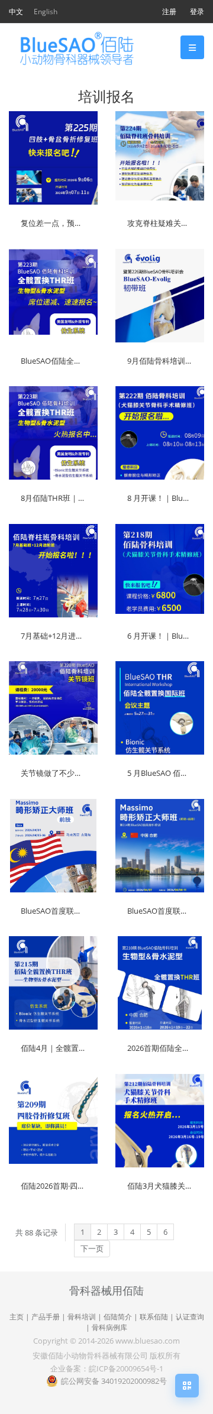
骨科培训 (81, 1317)
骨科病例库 (109, 1327)
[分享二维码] (187, 1385)
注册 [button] (169, 12)
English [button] (45, 12)
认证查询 (190, 1317)
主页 (16, 1317)
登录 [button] (197, 12)
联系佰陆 (154, 1317)
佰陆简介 (118, 1317)
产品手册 (45, 1317)
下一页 (92, 1248)
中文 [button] (16, 12)
